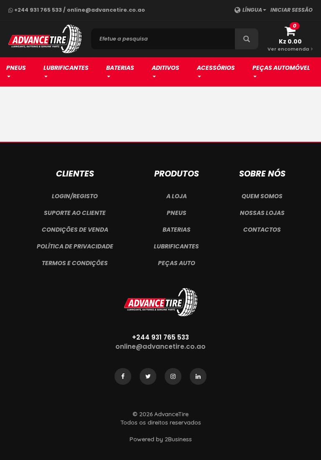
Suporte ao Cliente (75, 213)
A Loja (176, 196)
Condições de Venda (75, 229)
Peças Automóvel (281, 68)
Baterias (120, 68)
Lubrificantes (66, 68)
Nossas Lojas (262, 213)
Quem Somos (262, 196)
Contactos (262, 229)
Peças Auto (176, 263)
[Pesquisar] (246, 38)
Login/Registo (75, 196)
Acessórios (216, 68)
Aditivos (165, 68)
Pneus (16, 68)
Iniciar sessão (291, 9)
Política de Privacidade (75, 246)
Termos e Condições (75, 263)
